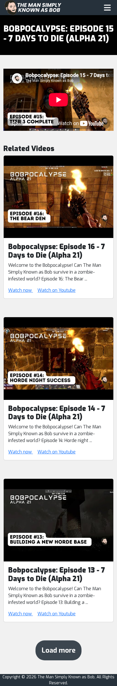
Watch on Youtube (56, 290)
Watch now (20, 290)
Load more (58, 650)
